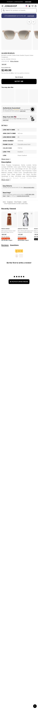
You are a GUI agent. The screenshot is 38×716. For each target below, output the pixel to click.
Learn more (22, 111)
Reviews (5, 245)
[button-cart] (35, 6)
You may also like (7, 87)
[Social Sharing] (29, 22)
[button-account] (29, 6)
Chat (8, 196)
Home (4, 202)
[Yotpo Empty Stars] (5, 61)
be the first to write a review (19, 281)
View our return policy (29, 187)
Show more (5, 180)
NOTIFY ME (19, 81)
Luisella (25, 202)
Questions (14, 245)
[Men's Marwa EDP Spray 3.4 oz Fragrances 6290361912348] (31, 213)
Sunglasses (10, 202)
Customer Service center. (23, 196)
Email (4, 196)
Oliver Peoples (17, 202)
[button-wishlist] (32, 6)
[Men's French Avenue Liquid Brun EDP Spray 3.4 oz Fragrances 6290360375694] (15, 213)
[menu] (2, 6)
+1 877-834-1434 (29, 194)
